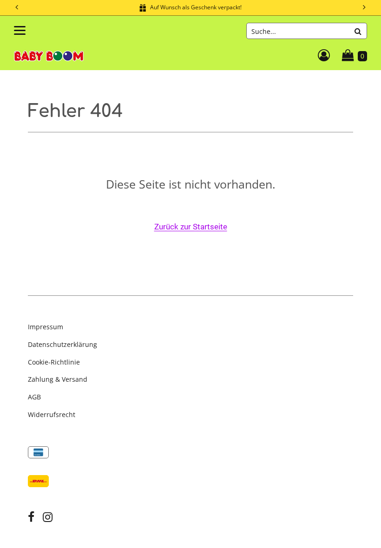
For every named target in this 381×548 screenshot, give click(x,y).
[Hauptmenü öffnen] (20, 30)
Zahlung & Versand (57, 379)
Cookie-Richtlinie (54, 362)
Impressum (45, 326)
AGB (34, 396)
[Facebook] (31, 518)
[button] (365, 7)
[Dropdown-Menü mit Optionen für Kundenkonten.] (323, 55)
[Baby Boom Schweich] (49, 55)
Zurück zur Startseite (190, 226)
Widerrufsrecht (51, 414)
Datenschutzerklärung (62, 344)
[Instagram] (48, 518)
